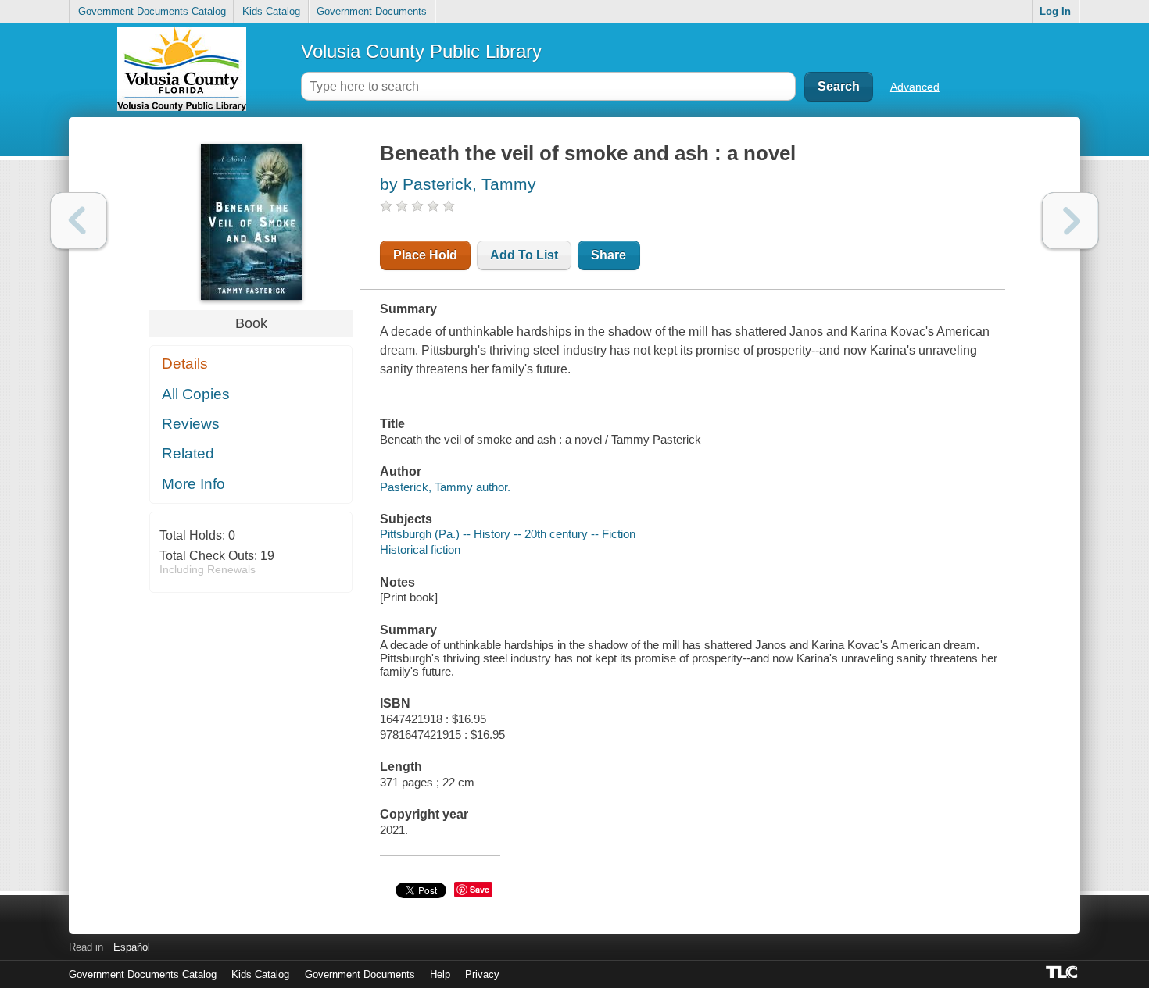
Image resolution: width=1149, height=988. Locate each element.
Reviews (191, 424)
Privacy (482, 974)
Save (479, 889)
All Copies (196, 394)
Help (440, 974)
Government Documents (372, 11)
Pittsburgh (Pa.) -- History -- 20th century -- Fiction (507, 533)
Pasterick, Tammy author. (445, 487)
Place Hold (425, 255)
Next (1070, 220)
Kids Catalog (271, 11)
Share (608, 255)
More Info (193, 484)
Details (185, 363)
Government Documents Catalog (152, 11)
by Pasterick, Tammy (458, 184)
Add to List (524, 255)
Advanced (915, 86)
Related (188, 453)
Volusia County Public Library (421, 51)
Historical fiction (420, 549)
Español (131, 947)
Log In (1055, 11)
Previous (78, 220)
